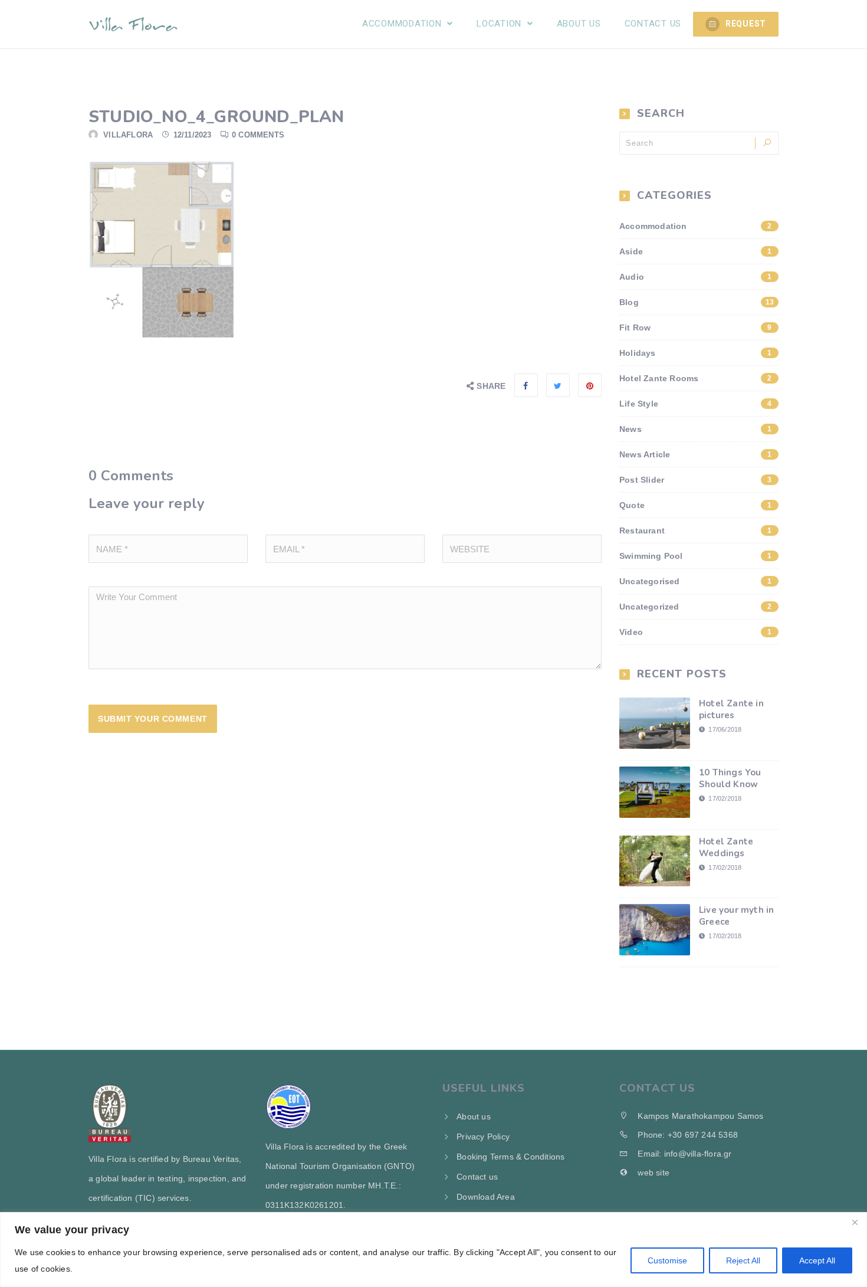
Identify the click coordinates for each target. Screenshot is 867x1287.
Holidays (695, 353)
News (695, 429)
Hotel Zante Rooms (695, 378)
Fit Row (695, 327)
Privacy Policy (483, 1136)
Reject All (743, 1260)
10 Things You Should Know (730, 778)
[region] (433, 1249)
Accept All (817, 1260)
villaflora (128, 134)
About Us (579, 23)
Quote (695, 505)
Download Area (486, 1196)
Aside (695, 251)
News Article (695, 454)
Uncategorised (695, 581)
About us (474, 1116)
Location (500, 23)
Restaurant (695, 530)
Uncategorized (695, 606)
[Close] (855, 1222)
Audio (695, 276)
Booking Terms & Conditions (510, 1156)
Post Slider (695, 479)
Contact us (477, 1176)
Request (745, 23)
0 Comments (258, 134)
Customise (667, 1260)
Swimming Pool (695, 556)
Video (695, 632)
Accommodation (403, 23)
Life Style (695, 403)
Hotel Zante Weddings (726, 847)
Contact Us (653, 23)
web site (652, 1172)
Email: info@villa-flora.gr (683, 1153)
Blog (696, 302)
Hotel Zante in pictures (731, 709)
